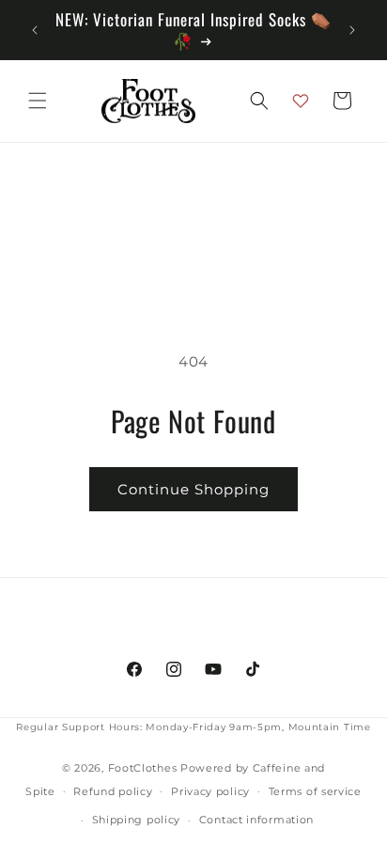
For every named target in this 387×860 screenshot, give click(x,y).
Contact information (256, 819)
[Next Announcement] (352, 30)
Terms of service (315, 791)
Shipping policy (136, 819)
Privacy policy (210, 791)
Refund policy (112, 791)
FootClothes (143, 767)
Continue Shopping (193, 489)
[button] (37, 100)
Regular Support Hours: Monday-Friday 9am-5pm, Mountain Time (193, 727)
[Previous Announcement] (34, 30)
